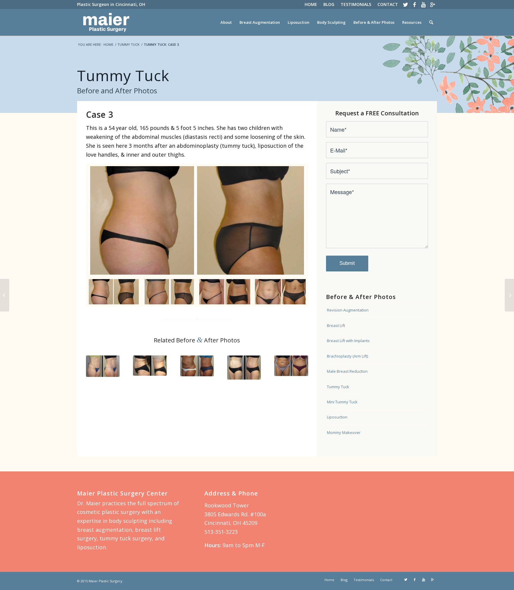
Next (299, 365)
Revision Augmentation (348, 310)
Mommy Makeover (344, 432)
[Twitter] (405, 4)
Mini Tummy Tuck (342, 402)
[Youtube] (423, 4)
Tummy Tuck (128, 44)
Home (108, 44)
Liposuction (337, 417)
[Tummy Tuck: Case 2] (4, 295)
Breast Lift (336, 325)
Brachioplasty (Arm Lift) (347, 356)
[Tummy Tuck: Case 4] (509, 295)
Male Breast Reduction (347, 371)
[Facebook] (414, 4)
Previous (95, 365)
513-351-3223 (221, 531)
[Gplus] (432, 4)
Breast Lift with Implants (348, 340)
